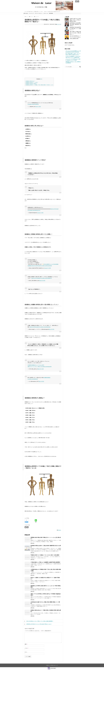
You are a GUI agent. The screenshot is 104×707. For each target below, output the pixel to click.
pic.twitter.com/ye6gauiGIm (46, 366)
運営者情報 (51, 13)
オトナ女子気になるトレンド (53, 665)
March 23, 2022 (42, 280)
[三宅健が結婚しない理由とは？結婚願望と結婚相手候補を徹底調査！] (27, 564)
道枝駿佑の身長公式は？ (30, 81)
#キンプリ (37, 365)
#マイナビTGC (52, 264)
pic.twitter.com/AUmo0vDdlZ (46, 265)
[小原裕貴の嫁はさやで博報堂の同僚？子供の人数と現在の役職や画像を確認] (27, 571)
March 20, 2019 (41, 368)
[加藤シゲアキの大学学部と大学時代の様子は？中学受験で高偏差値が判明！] (27, 596)
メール (26, 648)
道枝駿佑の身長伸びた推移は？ (31, 83)
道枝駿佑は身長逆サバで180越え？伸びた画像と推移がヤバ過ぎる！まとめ (39, 84)
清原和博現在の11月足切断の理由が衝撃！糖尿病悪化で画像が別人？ (75, 24)
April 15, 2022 (38, 106)
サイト (26, 652)
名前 (26, 644)
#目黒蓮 (56, 264)
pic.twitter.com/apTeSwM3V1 (33, 104)
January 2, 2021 (40, 212)
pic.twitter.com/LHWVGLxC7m (34, 210)
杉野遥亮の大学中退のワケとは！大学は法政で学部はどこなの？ (39, 624)
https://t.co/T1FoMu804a (36, 278)
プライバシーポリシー (38, 13)
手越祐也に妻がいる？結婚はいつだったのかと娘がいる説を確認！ (45, 555)
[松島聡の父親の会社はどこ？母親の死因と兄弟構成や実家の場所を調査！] (27, 612)
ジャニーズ (59, 24)
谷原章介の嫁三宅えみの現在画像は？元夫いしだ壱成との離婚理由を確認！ (75, 20)
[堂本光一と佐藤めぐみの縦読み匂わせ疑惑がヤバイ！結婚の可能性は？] (27, 580)
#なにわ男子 (41, 365)
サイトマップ (31, 13)
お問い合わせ (26, 13)
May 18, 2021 (51, 329)
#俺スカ (39, 366)
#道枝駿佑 (30, 265)
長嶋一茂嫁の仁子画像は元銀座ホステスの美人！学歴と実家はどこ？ (75, 33)
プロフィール (45, 13)
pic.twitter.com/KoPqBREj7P (46, 278)
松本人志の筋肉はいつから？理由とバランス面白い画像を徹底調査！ (39, 621)
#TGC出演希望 (46, 264)
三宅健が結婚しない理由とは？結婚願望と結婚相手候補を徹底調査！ (46, 562)
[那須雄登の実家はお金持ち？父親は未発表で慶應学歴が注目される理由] (27, 548)
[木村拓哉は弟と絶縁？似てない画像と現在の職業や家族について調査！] (27, 604)
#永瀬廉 (29, 365)
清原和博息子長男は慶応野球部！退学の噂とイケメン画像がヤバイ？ (75, 28)
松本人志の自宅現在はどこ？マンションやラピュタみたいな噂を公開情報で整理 (75, 37)
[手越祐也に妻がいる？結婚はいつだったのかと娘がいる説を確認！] (27, 557)
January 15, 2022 (47, 268)
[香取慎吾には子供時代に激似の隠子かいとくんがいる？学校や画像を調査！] (27, 588)
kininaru (59, 530)
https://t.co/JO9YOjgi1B (36, 265)
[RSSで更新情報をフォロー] (78, 1)
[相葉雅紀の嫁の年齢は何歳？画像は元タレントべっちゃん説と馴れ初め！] (27, 539)
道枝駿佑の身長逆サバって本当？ (31, 82)
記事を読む (32, 543)
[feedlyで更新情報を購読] (76, 1)
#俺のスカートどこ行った (33, 366)
